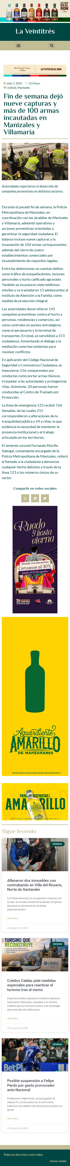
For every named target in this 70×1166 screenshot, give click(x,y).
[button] (18, 46)
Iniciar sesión (58, 1161)
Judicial (11, 87)
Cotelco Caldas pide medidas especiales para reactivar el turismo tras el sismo (31, 985)
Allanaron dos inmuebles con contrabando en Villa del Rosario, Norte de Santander (34, 885)
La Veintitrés (35, 31)
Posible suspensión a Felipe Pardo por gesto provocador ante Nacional (31, 1085)
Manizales (23, 87)
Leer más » (13, 918)
